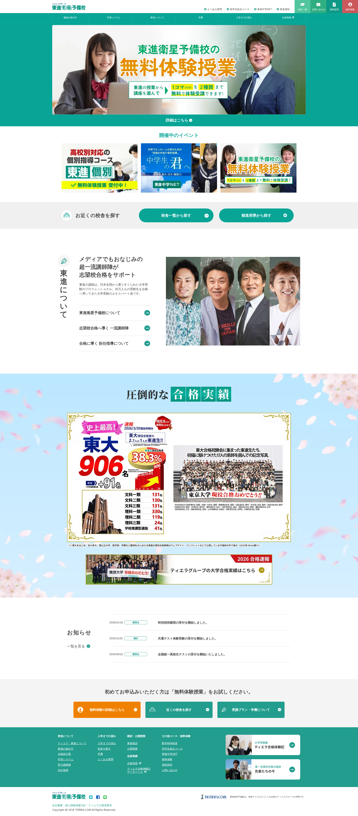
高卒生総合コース (239, 9)
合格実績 (286, 17)
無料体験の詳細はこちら (107, 710)
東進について (157, 17)
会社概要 (57, 805)
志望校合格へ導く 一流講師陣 (104, 328)
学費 (200, 17)
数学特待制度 (170, 743)
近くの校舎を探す (179, 710)
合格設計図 (64, 753)
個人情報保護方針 (75, 805)
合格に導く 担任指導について (104, 343)
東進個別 (285, 9)
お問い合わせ (170, 770)
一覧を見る (76, 646)
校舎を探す (104, 748)
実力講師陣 (64, 764)
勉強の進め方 (70, 17)
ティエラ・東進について (72, 743)
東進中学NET (264, 9)
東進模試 (132, 743)
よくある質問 (214, 9)
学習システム (113, 17)
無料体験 (167, 759)
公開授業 (132, 748)
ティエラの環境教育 (100, 805)
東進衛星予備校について (99, 312)
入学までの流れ (244, 17)
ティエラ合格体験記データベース (139, 770)
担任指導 (63, 770)
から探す (176, 215)
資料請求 (167, 764)
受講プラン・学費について (251, 710)
